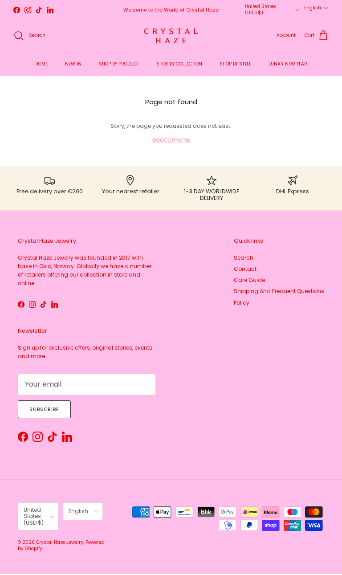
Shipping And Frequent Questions (279, 291)
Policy (241, 302)
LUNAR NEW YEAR (288, 64)
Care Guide (249, 280)
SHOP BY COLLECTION (179, 64)
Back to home (171, 139)
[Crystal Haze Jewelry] (171, 36)
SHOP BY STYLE (235, 64)
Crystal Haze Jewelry (59, 542)
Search (243, 257)
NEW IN (73, 64)
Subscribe (44, 409)
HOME (41, 64)
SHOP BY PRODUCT (119, 64)
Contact (245, 269)
